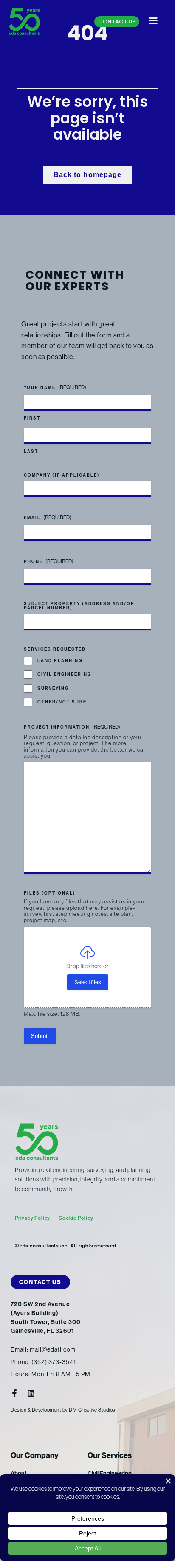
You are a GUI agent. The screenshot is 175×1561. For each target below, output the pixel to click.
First (32, 418)
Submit (40, 1035)
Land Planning (59, 660)
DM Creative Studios (92, 1410)
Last (31, 451)
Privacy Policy (32, 1218)
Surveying (53, 688)
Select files (87, 982)
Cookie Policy (76, 1218)
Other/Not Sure (62, 702)
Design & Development (36, 1410)
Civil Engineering (64, 674)
